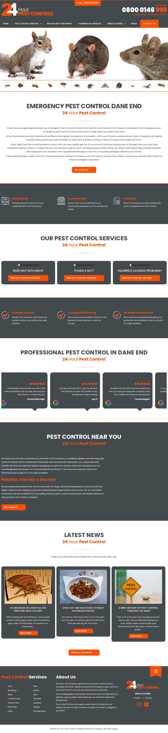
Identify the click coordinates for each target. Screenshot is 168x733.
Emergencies (39, 711)
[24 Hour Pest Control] (27, 15)
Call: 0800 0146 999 (87, 3)
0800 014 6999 (143, 693)
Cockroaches (14, 698)
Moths (36, 690)
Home (6, 23)
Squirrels (37, 703)
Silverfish (37, 698)
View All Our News (81, 652)
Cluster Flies (13, 703)
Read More (25, 633)
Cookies (137, 698)
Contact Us (149, 23)
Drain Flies (12, 707)
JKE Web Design (111, 728)
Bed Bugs (12, 690)
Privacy (148, 698)
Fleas (10, 711)
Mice (35, 686)
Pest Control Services (27, 23)
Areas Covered (115, 23)
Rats (35, 694)
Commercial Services (89, 23)
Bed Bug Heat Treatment (59, 23)
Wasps (36, 707)
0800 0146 (144, 10)
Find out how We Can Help (25, 278)
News (134, 23)
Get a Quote (81, 169)
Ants (10, 686)
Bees (10, 694)
